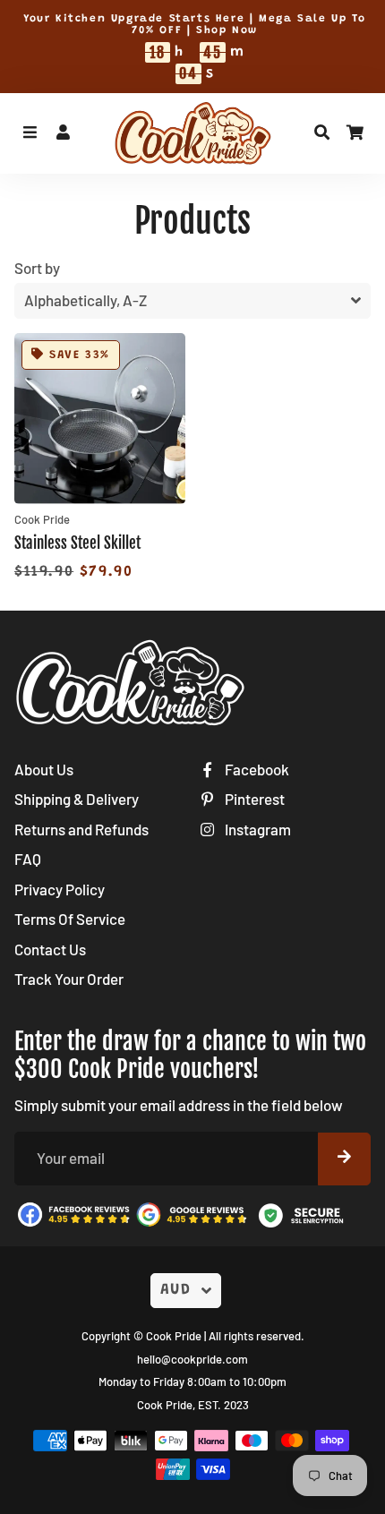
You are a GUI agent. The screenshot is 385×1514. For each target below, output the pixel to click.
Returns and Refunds (81, 829)
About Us (43, 769)
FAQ (27, 859)
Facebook (255, 769)
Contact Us (50, 949)
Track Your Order (69, 979)
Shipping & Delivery (76, 799)
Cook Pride (173, 1336)
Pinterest (253, 799)
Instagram (256, 829)
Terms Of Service (69, 919)
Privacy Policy (59, 889)
